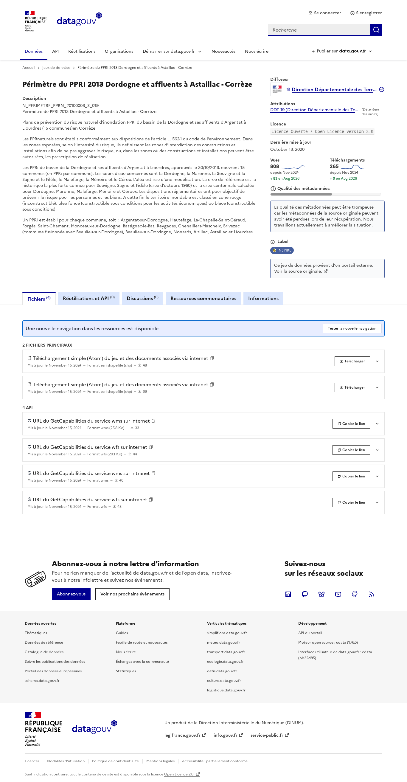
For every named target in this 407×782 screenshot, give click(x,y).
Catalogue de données (44, 652)
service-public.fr (267, 735)
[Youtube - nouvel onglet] (338, 594)
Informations (263, 298)
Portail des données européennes (53, 671)
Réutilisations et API (89, 298)
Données (34, 51)
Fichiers (39, 298)
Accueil (28, 67)
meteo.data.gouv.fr (223, 642)
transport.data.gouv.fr (226, 652)
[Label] (272, 242)
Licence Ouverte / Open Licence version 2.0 (322, 131)
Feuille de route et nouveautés (141, 642)
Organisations (119, 51)
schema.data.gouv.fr (42, 680)
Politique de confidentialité (115, 761)
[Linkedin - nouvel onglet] (288, 594)
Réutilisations (81, 51)
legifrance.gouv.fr (182, 735)
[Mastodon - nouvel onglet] (305, 594)
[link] (324, 13)
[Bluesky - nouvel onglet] (321, 594)
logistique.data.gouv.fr (226, 690)
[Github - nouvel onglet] (355, 594)
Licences (32, 761)
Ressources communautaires (203, 298)
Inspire (284, 250)
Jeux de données (56, 67)
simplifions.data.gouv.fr (227, 633)
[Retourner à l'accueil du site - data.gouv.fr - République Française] (94, 729)
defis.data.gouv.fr (222, 671)
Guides (122, 633)
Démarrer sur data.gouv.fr (169, 51)
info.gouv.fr (225, 735)
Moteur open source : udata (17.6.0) (328, 642)
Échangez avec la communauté (142, 661)
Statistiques (126, 671)
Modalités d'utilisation (66, 761)
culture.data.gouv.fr (224, 680)
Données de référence (44, 642)
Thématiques (36, 633)
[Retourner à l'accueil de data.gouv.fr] (79, 20)
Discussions (143, 298)
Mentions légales (160, 761)
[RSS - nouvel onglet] (372, 594)
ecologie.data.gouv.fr (225, 661)
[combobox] (325, 30)
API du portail (310, 633)
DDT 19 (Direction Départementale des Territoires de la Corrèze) (314, 110)
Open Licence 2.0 (179, 774)
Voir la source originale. (298, 271)
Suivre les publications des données (55, 661)
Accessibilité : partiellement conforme (215, 761)
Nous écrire (256, 51)
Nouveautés (223, 51)
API (55, 51)
